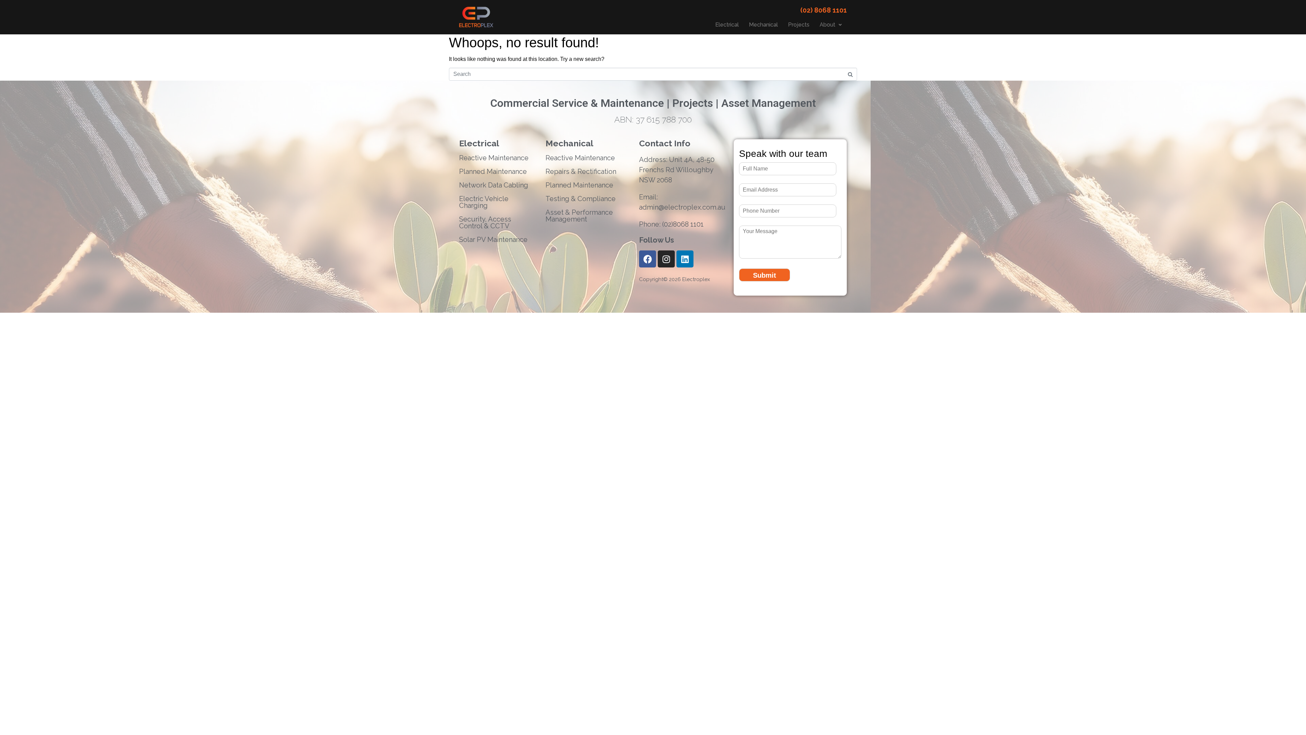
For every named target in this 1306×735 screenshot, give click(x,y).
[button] (831, 25)
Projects (798, 24)
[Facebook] (647, 258)
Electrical (727, 24)
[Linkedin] (684, 258)
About (827, 24)
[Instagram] (666, 258)
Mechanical (763, 24)
